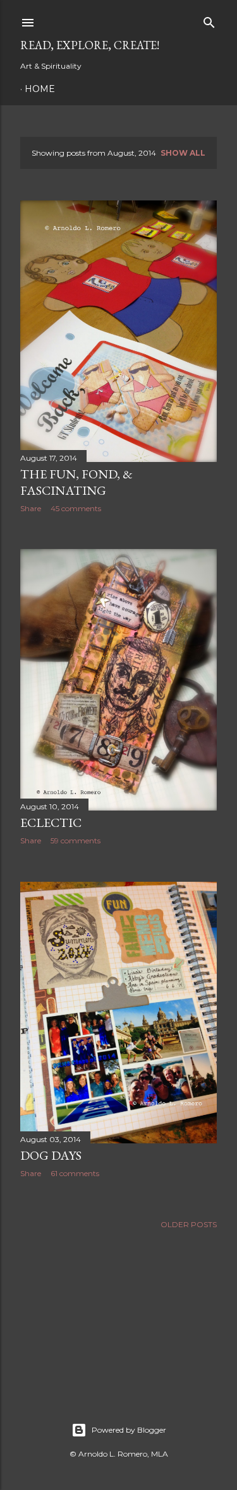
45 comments (76, 508)
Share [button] (30, 508)
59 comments (75, 840)
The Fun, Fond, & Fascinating (76, 482)
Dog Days (51, 1155)
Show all (183, 153)
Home (40, 89)
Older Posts (189, 1224)
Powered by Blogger (129, 1430)
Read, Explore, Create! (89, 45)
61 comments (75, 1173)
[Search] (209, 20)
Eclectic (51, 822)
